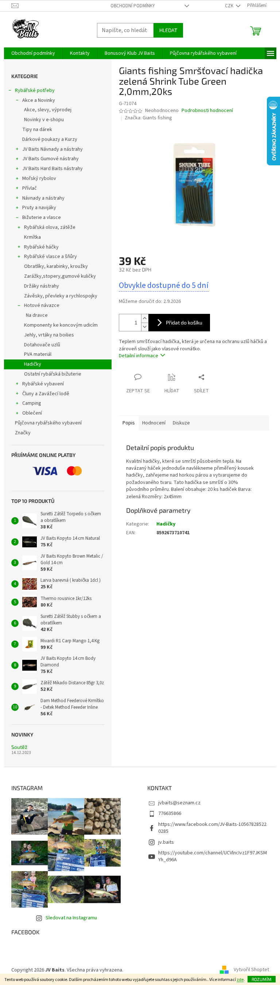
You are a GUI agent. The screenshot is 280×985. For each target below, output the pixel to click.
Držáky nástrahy (41, 286)
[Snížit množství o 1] (144, 327)
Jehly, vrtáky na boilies (49, 335)
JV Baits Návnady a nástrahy (52, 149)
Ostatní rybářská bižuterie (52, 374)
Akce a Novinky (38, 100)
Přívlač (29, 188)
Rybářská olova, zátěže (49, 227)
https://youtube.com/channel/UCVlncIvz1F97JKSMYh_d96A (212, 856)
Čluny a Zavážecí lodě (45, 393)
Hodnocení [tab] (154, 423)
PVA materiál (37, 354)
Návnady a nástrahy (43, 198)
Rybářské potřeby (35, 90)
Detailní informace (138, 355)
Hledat (168, 30)
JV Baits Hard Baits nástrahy (52, 168)
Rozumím (262, 979)
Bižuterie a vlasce (41, 217)
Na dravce (37, 315)
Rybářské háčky (41, 247)
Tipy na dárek (37, 129)
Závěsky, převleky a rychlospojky (60, 296)
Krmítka (32, 237)
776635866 (169, 813)
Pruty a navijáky (39, 207)
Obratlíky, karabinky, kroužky (56, 266)
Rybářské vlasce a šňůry (50, 256)
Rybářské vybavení (43, 384)
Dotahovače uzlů (42, 345)
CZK (229, 6)
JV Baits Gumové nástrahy (50, 158)
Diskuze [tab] (181, 423)
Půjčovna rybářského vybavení (48, 423)
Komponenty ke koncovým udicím (61, 325)
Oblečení (32, 413)
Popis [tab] (128, 423)
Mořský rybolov (39, 178)
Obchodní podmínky (132, 6)
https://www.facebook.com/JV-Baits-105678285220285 (212, 828)
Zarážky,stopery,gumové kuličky (60, 276)
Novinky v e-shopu (44, 119)
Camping (31, 403)
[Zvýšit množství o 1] (144, 318)
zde (240, 980)
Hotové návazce (41, 305)
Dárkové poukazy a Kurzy (49, 139)
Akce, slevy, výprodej (47, 109)
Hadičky (32, 364)
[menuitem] (33, 53)
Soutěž (19, 747)
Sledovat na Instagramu (71, 917)
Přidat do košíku (184, 322)
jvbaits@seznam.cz (179, 803)
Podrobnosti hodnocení (207, 110)
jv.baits (166, 842)
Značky (23, 432)
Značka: (148, 118)
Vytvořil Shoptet (251, 970)
